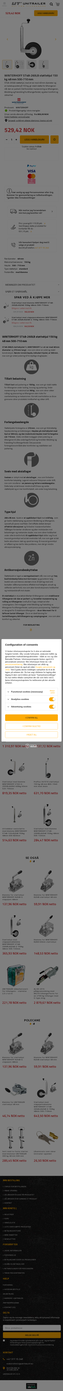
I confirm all (31, 717)
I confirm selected (32, 726)
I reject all (31, 734)
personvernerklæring (13, 664)
